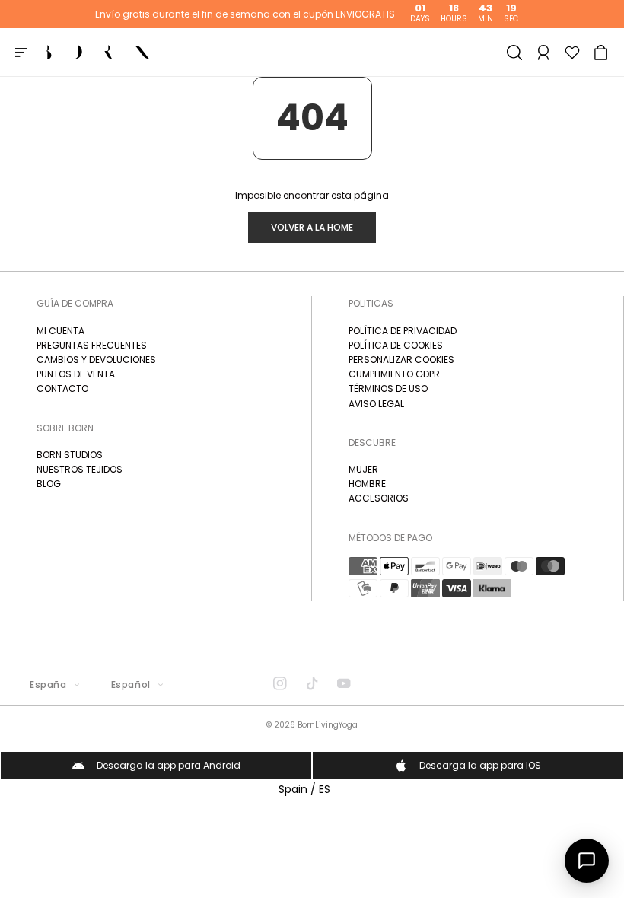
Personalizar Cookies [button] (401, 359)
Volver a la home (312, 227)
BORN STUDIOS (70, 454)
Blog (49, 483)
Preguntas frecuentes (92, 345)
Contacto (62, 388)
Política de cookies (396, 345)
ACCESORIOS (379, 498)
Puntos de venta (76, 374)
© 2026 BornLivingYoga (312, 725)
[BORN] (97, 52)
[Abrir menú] (21, 52)
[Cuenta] (543, 52)
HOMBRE (367, 483)
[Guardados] (572, 52)
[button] (601, 52)
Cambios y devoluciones (96, 359)
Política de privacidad (403, 330)
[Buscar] (514, 52)
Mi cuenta (60, 330)
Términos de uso (388, 388)
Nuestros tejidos (80, 469)
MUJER (363, 469)
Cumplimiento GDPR (394, 374)
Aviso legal (376, 403)
